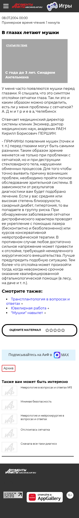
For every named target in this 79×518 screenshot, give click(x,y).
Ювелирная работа (28, 308)
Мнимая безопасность (36, 401)
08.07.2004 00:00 (15, 18)
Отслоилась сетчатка (35, 429)
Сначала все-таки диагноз (39, 443)
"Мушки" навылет (27, 313)
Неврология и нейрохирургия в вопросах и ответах (42, 417)
